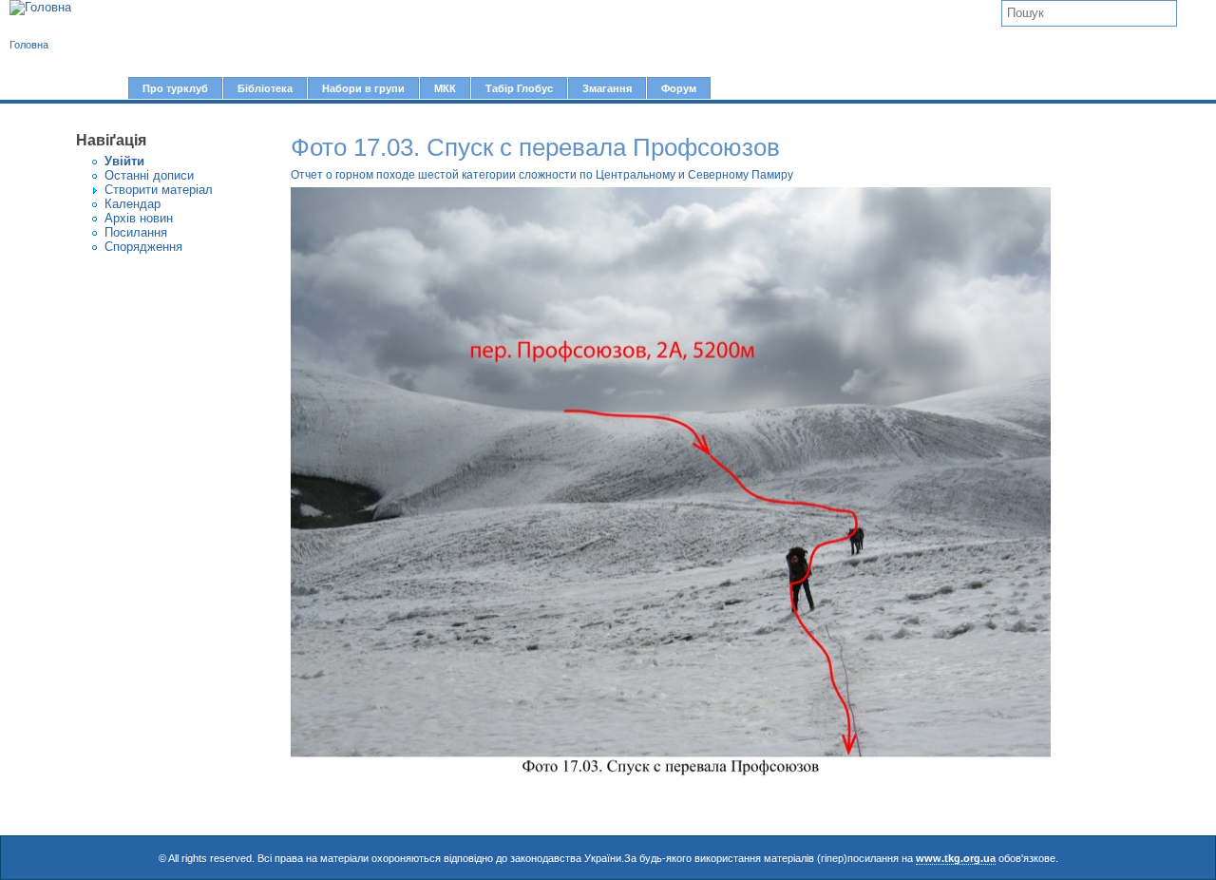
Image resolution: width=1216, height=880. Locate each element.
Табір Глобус (519, 88)
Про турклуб (175, 88)
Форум (678, 88)
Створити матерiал (158, 189)
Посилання (135, 232)
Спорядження (143, 246)
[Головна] (40, 7)
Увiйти (124, 161)
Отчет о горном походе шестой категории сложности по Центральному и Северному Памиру (542, 175)
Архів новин (138, 218)
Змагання (607, 88)
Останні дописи (149, 175)
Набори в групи (363, 88)
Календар (132, 204)
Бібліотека (265, 88)
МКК (445, 88)
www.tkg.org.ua (956, 858)
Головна (29, 44)
